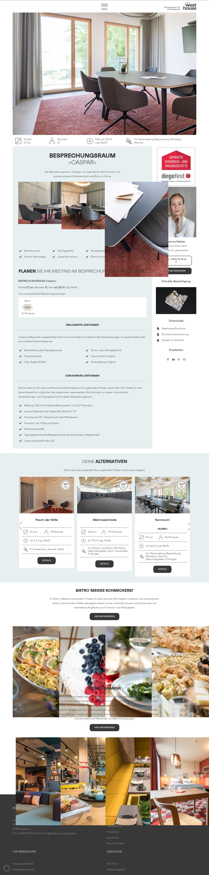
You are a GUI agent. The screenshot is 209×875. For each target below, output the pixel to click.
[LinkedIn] (173, 359)
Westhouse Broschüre (174, 328)
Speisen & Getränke (173, 340)
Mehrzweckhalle (104, 519)
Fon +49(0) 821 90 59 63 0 (28, 833)
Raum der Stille (46, 519)
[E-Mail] (184, 359)
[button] (6, 868)
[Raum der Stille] (46, 478)
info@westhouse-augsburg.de (59, 833)
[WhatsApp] (178, 359)
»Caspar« (76, 172)
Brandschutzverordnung (175, 334)
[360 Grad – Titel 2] (176, 288)
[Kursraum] (162, 478)
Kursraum (162, 519)
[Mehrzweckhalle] (104, 478)
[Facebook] (168, 359)
